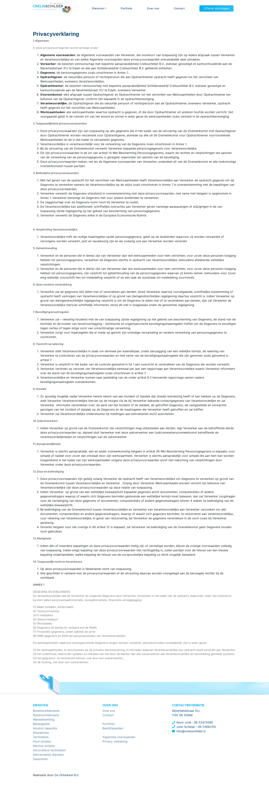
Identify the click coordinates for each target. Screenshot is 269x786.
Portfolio (126, 8)
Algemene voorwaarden (118, 737)
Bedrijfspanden (112, 728)
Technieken (40, 737)
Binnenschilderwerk (46, 711)
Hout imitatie (42, 741)
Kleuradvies (41, 732)
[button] (216, 8)
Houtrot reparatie (45, 728)
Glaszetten (40, 759)
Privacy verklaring (114, 741)
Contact (179, 8)
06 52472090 (203, 722)
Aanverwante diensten (48, 754)
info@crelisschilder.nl (191, 731)
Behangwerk (41, 724)
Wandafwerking (43, 719)
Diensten (98, 8)
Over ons (153, 8)
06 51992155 (207, 727)
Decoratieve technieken (49, 750)
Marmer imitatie (44, 746)
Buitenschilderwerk (46, 715)
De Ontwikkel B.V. (66, 775)
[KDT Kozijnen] (53, 8)
